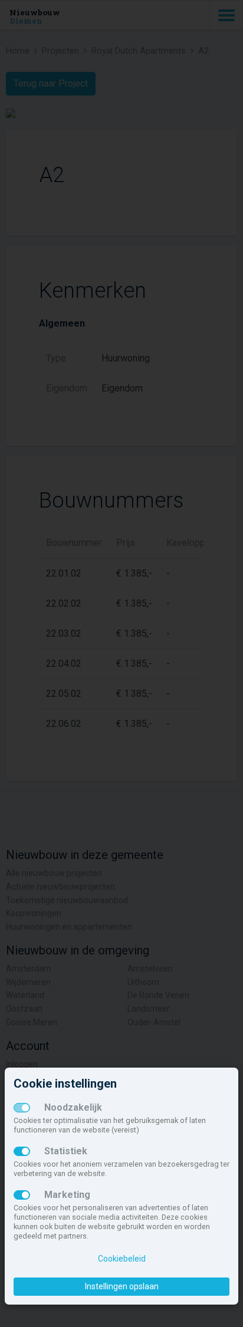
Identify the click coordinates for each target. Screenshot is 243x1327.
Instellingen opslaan (122, 1286)
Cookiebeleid (122, 1258)
